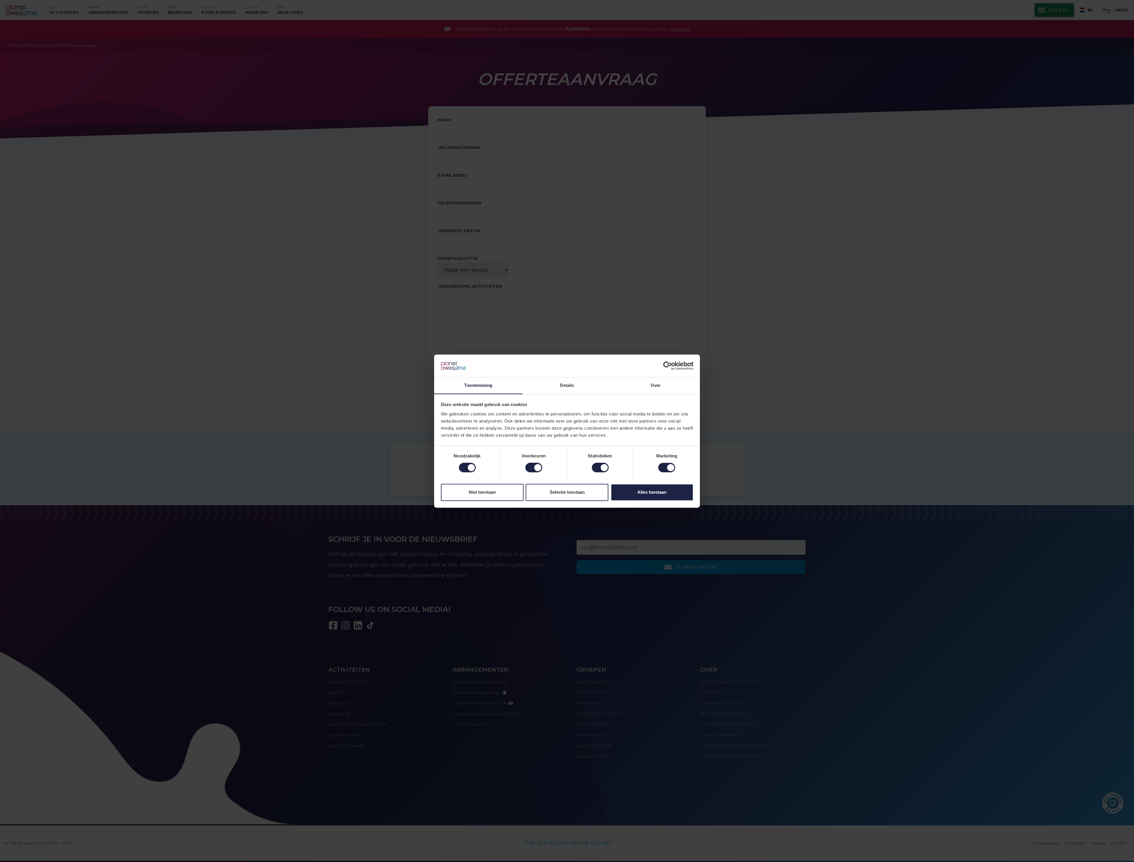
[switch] (533, 467)
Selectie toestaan (567, 492)
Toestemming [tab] (478, 385)
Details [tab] (567, 385)
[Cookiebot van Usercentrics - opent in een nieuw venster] (667, 365)
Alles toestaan (652, 492)
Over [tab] (656, 385)
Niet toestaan (482, 492)
